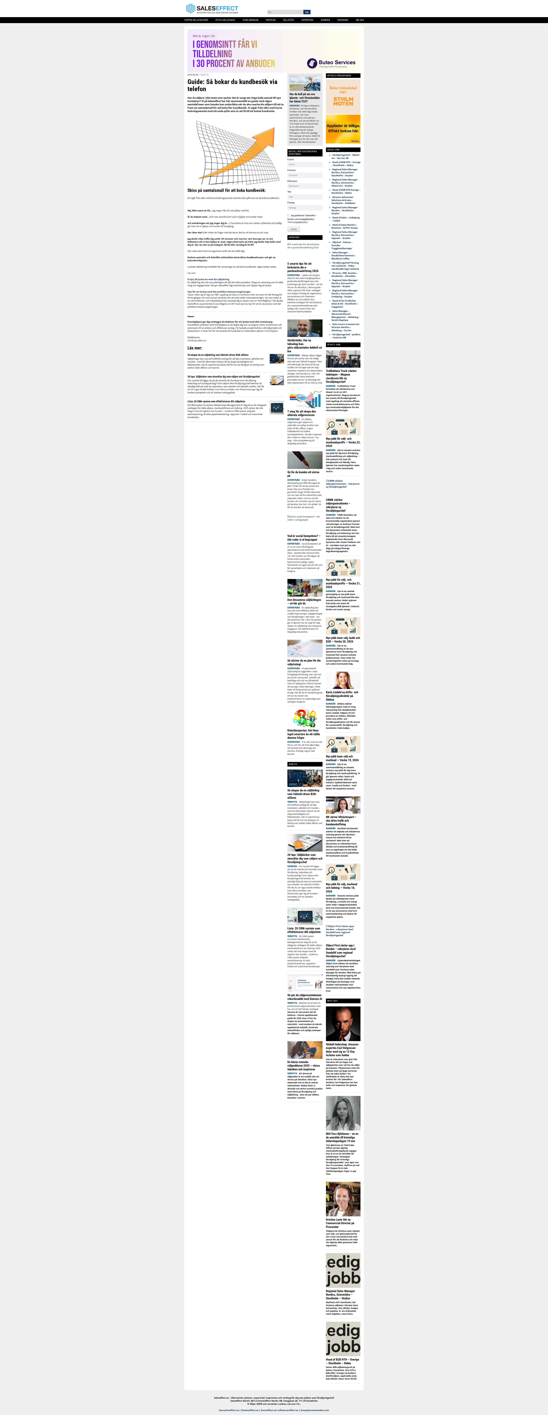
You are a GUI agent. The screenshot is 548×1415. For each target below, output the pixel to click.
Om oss (361, 20)
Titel (289, 192)
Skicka (294, 229)
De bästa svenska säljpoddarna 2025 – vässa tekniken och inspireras (303, 1065)
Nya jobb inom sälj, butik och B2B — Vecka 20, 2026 (343, 639)
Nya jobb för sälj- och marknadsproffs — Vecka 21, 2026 (343, 583)
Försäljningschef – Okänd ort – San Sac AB (345, 156)
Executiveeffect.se (229, 1410)
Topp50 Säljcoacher (197, 20)
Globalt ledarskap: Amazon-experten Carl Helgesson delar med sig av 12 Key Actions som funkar (342, 1049)
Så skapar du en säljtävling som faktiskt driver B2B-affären (218, 354)
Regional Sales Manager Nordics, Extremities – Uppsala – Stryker (345, 234)
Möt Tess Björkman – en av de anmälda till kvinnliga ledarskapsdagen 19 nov (342, 1137)
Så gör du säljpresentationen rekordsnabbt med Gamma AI (304, 997)
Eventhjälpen (271, 330)
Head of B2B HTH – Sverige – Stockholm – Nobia (346, 164)
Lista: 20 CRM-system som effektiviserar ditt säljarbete (216, 401)
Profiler (272, 20)
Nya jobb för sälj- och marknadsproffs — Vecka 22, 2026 (343, 442)
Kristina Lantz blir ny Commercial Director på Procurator (340, 1223)
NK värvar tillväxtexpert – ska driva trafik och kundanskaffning (341, 820)
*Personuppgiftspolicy (297, 222)
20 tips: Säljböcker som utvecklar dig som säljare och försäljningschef (224, 376)
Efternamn (292, 181)
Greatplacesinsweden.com (315, 1410)
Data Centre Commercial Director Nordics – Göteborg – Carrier (345, 327)
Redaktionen (194, 337)
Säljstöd (289, 20)
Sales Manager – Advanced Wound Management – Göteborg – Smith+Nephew (346, 315)
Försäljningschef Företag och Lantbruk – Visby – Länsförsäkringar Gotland (345, 265)
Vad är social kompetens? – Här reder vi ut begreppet (304, 537)
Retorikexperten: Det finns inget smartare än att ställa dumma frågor (303, 734)
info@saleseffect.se (197, 340)
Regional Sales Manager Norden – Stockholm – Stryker (345, 210)
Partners (344, 20)
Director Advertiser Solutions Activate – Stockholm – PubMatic (343, 200)
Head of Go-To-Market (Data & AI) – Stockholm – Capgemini (345, 303)
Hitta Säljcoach (226, 20)
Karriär (326, 20)
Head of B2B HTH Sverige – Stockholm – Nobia (346, 191)
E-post (290, 159)
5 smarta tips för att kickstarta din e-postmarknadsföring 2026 (303, 267)
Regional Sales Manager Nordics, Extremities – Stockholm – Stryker (345, 172)
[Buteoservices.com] (274, 71)
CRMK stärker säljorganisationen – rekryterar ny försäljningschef (338, 505)
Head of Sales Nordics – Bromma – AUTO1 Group (345, 226)
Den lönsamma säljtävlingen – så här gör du (304, 601)
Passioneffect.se (249, 1410)
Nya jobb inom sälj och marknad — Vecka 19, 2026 (342, 758)
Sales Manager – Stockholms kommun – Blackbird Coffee (344, 255)
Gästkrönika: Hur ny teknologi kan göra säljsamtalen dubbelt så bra (304, 345)
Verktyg (204, 74)
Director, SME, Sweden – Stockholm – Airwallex (345, 274)
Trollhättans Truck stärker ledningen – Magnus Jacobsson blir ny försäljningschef (341, 376)
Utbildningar (251, 20)
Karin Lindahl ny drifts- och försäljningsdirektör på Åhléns (342, 695)
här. (298, 1403)
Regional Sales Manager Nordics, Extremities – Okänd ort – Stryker (345, 182)
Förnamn (291, 170)
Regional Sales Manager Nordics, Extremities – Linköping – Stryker (345, 293)
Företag (291, 202)
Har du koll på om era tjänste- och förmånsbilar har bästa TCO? (305, 97)
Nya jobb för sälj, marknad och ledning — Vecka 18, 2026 (341, 887)
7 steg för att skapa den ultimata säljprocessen (301, 413)
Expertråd (308, 20)
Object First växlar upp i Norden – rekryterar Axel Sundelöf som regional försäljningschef (341, 951)
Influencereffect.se (288, 1410)
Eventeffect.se (268, 1410)
